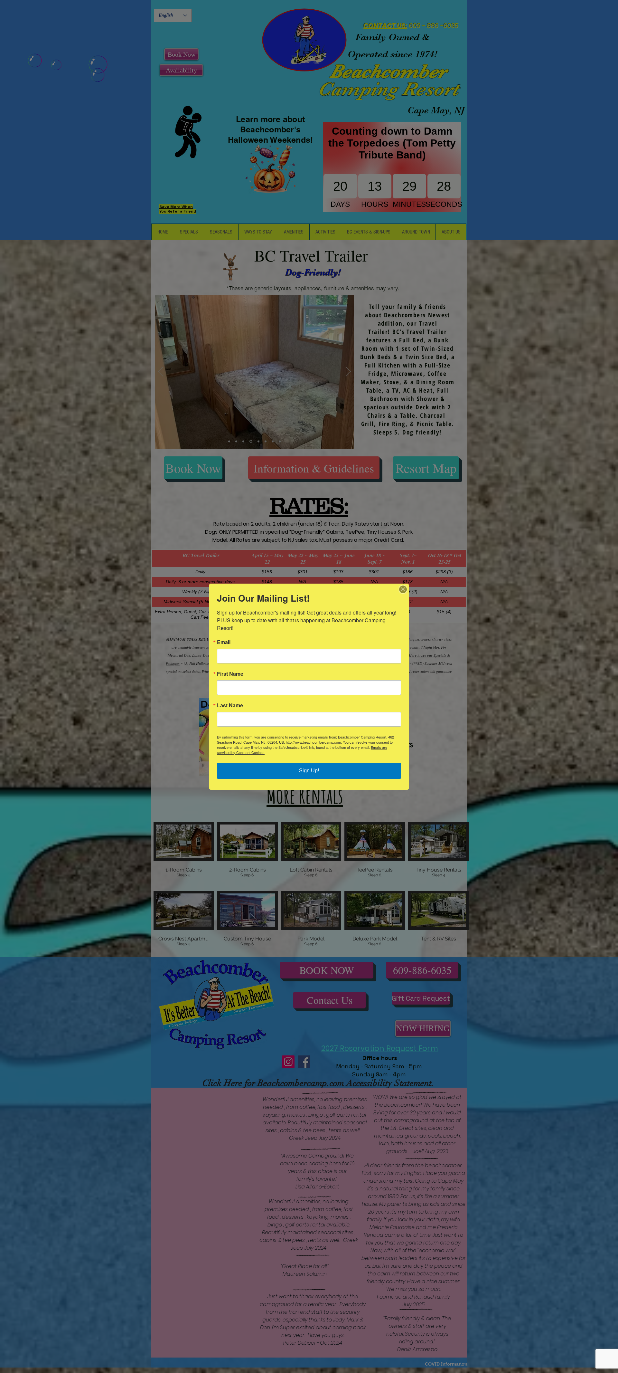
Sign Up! (309, 770)
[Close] (403, 589)
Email (223, 642)
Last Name (230, 705)
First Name (230, 673)
